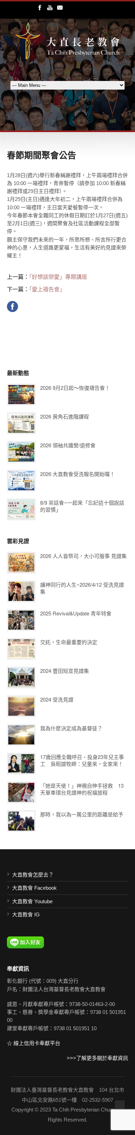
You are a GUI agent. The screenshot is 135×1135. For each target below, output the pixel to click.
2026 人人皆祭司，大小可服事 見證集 (83, 555)
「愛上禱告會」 (47, 289)
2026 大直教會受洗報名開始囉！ (77, 473)
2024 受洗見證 (56, 699)
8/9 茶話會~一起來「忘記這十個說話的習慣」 (82, 506)
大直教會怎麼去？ (33, 875)
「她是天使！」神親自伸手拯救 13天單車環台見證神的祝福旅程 (82, 789)
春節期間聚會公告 (41, 155)
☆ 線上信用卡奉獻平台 (33, 1043)
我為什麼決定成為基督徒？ (71, 728)
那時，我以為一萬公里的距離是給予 (81, 814)
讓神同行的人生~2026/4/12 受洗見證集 (82, 588)
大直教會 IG (26, 914)
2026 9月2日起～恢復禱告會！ (75, 387)
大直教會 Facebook (34, 888)
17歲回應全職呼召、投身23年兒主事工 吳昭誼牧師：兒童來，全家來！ (82, 760)
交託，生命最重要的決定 (68, 642)
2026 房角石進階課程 (64, 416)
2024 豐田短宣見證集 (64, 670)
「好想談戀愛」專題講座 (58, 277)
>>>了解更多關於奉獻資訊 (97, 1058)
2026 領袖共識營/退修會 (68, 445)
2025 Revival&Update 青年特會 (75, 613)
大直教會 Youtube (32, 901)
